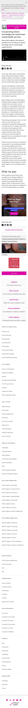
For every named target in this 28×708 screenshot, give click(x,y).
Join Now (14, 273)
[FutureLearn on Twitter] (13, 700)
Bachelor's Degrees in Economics (9, 534)
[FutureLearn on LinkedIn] (20, 700)
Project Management (6, 428)
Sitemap (4, 665)
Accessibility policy (6, 661)
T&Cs (3, 643)
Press (3, 568)
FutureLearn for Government (8, 624)
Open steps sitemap (6, 669)
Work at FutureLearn (6, 564)
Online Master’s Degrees (7, 350)
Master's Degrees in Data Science (9, 492)
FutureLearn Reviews (7, 586)
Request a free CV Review (8, 601)
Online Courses (5, 331)
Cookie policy (5, 654)
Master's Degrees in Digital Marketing (10, 496)
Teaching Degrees (6, 455)
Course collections (6, 436)
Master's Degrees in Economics (9, 507)
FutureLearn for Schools (7, 628)
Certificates (4, 594)
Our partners (5, 613)
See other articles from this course (14, 229)
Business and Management (8, 369)
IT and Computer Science (8, 384)
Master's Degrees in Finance (8, 503)
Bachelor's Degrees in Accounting (9, 530)
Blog (3, 571)
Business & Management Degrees (9, 473)
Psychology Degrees (6, 451)
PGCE (3, 466)
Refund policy (5, 650)
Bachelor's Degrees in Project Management (12, 541)
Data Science (5, 417)
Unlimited (4, 598)
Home (3, 13)
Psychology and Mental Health (9, 380)
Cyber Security (5, 425)
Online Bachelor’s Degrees (8, 353)
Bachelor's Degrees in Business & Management (13, 545)
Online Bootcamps (6, 342)
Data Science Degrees (7, 462)
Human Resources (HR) (7, 421)
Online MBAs (5, 447)
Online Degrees (5, 346)
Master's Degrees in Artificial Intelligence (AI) (12, 511)
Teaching (4, 376)
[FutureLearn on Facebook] (7, 700)
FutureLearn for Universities (8, 617)
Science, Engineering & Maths (9, 395)
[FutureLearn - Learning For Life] (14, 703)
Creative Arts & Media (7, 391)
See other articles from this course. (16, 26)
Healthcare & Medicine (12, 13)
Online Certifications (6, 335)
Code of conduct (6, 658)
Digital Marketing (6, 406)
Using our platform (6, 583)
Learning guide (5, 590)
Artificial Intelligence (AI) (7, 414)
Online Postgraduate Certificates (9, 357)
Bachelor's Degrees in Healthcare (9, 522)
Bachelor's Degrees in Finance (9, 537)
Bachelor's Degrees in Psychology (10, 526)
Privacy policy (5, 647)
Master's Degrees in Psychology (9, 485)
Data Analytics (5, 410)
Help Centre (5, 684)
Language (4, 387)
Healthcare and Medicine (7, 372)
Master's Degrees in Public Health (10, 500)
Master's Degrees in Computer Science (11, 489)
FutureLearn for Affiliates (8, 631)
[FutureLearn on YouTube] (17, 700)
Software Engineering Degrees (9, 470)
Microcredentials (6, 339)
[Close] (26, 2)
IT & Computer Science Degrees (9, 459)
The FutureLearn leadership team (9, 560)
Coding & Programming (7, 432)
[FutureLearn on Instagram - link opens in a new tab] (10, 700)
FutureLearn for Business (8, 620)
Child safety (5, 680)
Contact (4, 688)
